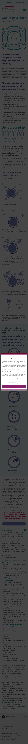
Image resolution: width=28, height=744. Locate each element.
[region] (14, 372)
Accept (13, 386)
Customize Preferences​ (14, 382)
